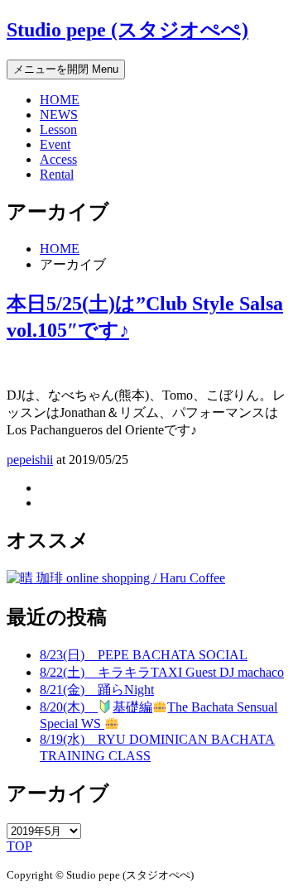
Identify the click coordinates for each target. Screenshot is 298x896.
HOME (59, 100)
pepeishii (30, 460)
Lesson (58, 129)
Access (58, 159)
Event (55, 144)
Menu (65, 69)
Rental (57, 174)
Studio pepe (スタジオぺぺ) (127, 30)
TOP (19, 846)
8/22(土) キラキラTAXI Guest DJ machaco (162, 672)
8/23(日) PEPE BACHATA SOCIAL (144, 655)
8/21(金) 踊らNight (97, 690)
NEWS (59, 115)
